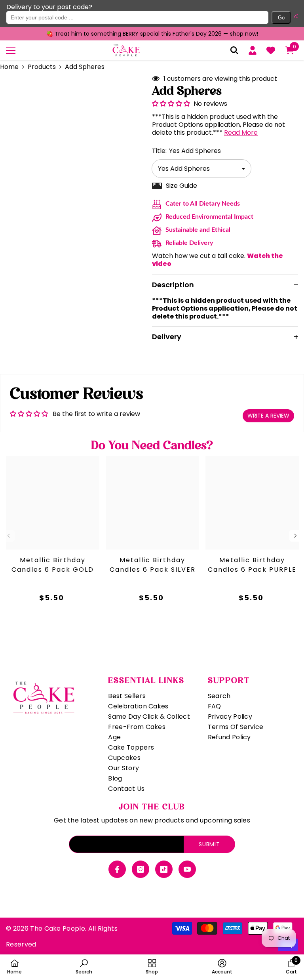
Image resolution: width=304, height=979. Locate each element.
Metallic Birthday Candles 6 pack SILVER (153, 564)
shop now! (244, 34)
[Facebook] (117, 869)
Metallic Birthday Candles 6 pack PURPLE (252, 564)
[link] (84, 966)
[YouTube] (187, 869)
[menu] (10, 50)
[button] (294, 17)
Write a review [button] (268, 416)
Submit (209, 844)
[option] (152, 33)
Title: (186, 150)
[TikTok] (164, 869)
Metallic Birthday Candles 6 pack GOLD (52, 564)
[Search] (234, 50)
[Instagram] (140, 869)
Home (9, 67)
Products (42, 67)
